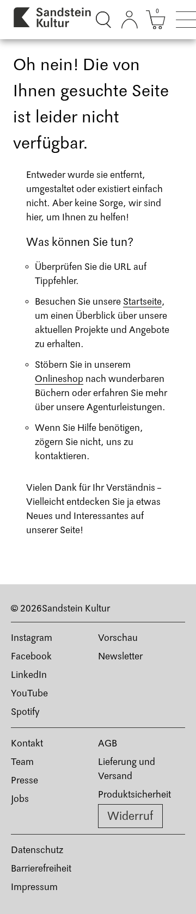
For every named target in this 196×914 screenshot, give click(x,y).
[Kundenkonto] (129, 19)
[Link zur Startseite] (53, 20)
